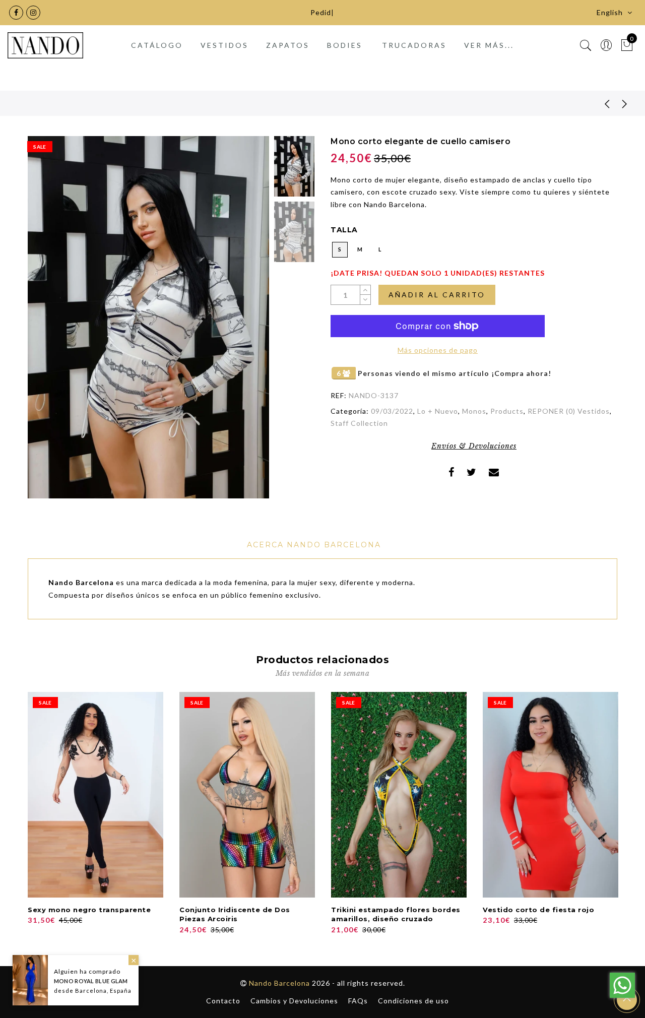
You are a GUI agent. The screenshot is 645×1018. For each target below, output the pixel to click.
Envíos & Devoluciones (474, 446)
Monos (474, 411)
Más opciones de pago (438, 350)
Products (507, 411)
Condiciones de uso (413, 1000)
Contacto (223, 1000)
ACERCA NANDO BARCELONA (314, 544)
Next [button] (238, 323)
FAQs (358, 1000)
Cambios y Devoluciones (294, 1000)
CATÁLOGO (157, 45)
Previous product (599, 103)
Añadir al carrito (437, 294)
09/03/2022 (392, 411)
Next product (624, 103)
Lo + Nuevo (437, 411)
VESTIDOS (224, 45)
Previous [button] (46, 323)
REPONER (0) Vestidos (569, 411)
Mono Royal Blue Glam (91, 981)
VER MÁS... (489, 45)
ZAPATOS (287, 45)
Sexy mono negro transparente (89, 910)
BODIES (344, 45)
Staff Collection (359, 423)
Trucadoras (414, 45)
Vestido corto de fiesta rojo (538, 910)
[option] (148, 317)
